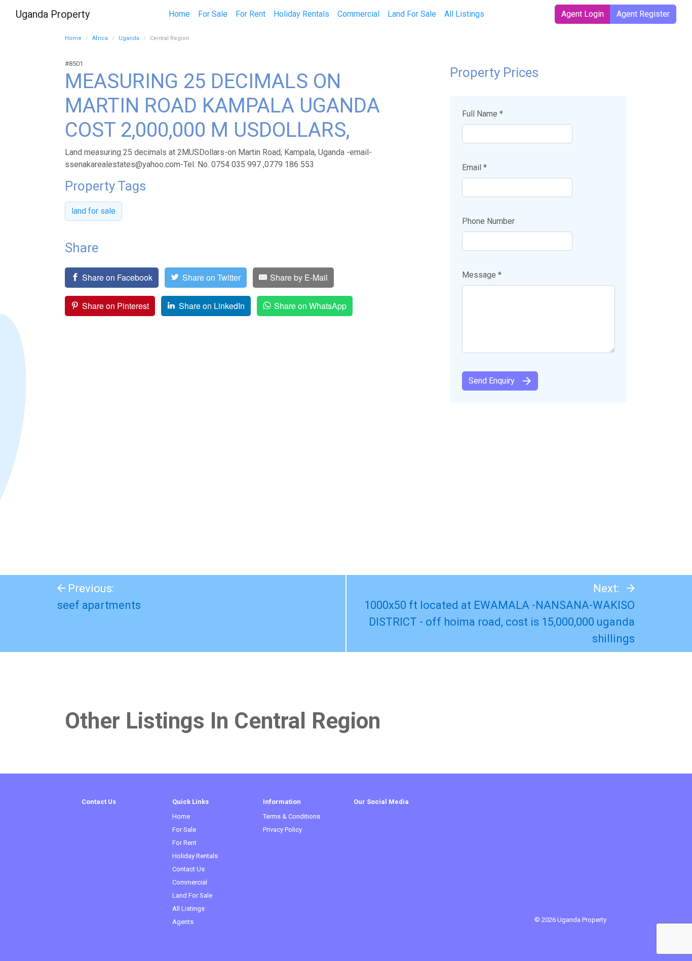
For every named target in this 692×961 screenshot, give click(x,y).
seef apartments (99, 605)
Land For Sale (412, 14)
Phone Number (488, 221)
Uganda (129, 38)
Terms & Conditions (291, 816)
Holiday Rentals (301, 14)
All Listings (464, 14)
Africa (100, 38)
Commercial (358, 14)
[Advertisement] (346, 484)
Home (179, 14)
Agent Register (643, 14)
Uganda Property (53, 14)
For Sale (212, 14)
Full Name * (482, 114)
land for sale (93, 211)
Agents (183, 922)
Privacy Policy (282, 829)
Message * (482, 275)
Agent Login (582, 14)
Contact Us (188, 869)
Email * (474, 167)
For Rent (250, 14)
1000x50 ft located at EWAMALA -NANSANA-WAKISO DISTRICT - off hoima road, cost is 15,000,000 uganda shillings (499, 622)
